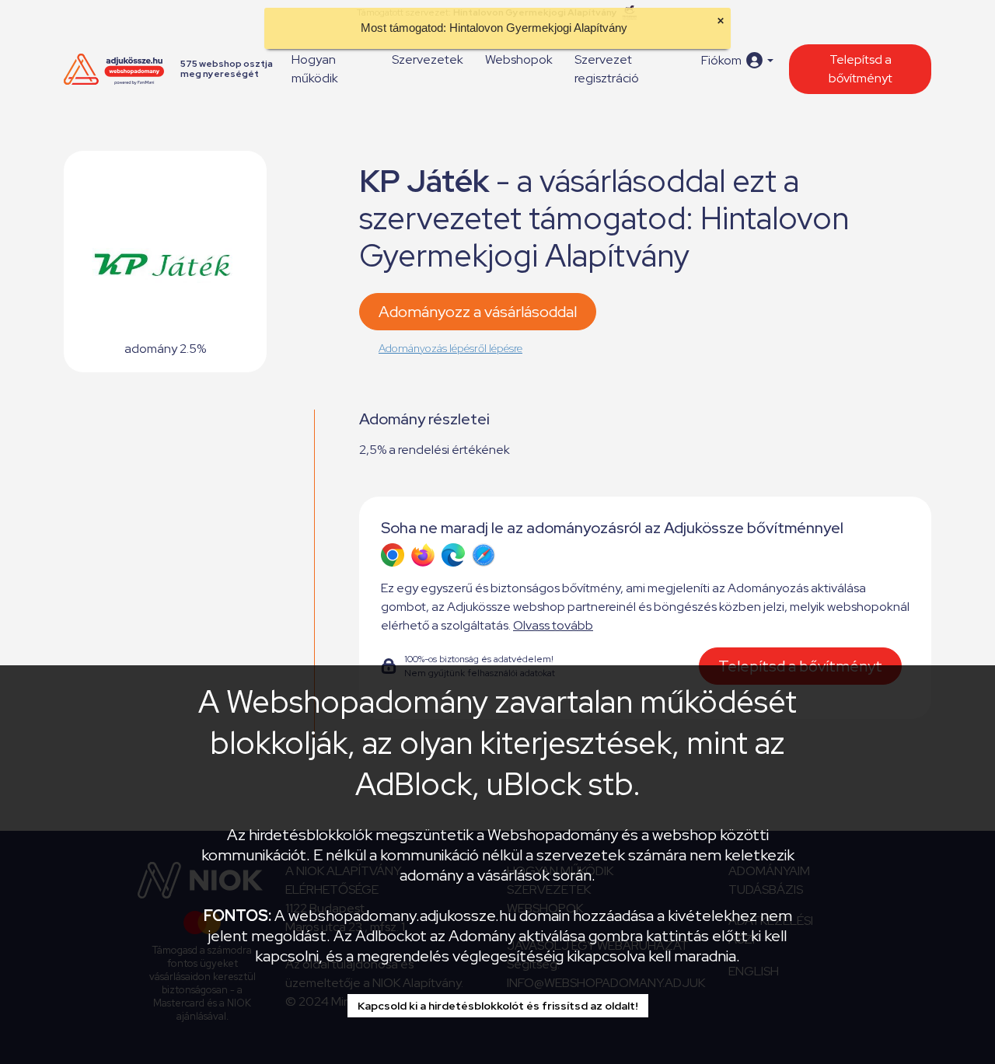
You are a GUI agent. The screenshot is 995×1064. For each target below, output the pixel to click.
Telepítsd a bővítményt (860, 68)
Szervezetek (427, 59)
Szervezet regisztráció (606, 68)
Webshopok (519, 59)
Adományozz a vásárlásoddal (478, 312)
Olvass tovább (553, 625)
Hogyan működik (315, 68)
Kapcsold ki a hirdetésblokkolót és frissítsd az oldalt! (498, 1006)
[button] (737, 60)
